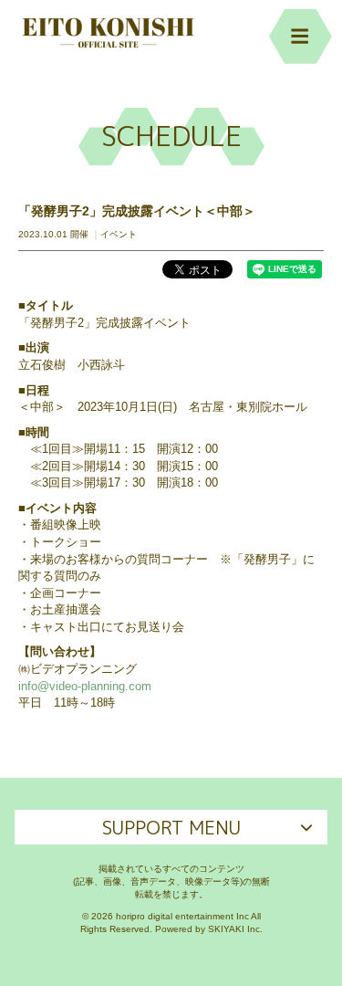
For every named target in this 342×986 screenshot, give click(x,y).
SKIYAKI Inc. (235, 929)
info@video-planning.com (84, 686)
